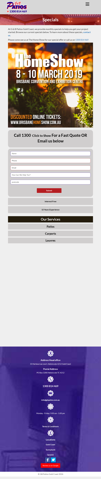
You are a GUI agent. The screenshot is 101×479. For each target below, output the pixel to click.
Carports (50, 233)
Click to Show (41, 135)
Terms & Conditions (50, 426)
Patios (50, 226)
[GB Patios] (17, 7)
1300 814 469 (81, 39)
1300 (26, 135)
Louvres (50, 240)
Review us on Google (50, 465)
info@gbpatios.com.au (50, 400)
